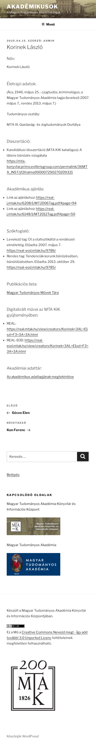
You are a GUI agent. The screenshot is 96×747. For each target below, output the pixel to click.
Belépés (13, 475)
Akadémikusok (32, 6)
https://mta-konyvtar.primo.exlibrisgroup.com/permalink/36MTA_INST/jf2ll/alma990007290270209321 (47, 166)
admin (48, 40)
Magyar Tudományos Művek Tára (33, 293)
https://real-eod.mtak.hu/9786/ (31, 251)
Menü (50, 24)
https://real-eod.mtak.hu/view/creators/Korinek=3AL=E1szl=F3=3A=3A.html (47, 345)
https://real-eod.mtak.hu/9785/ (31, 267)
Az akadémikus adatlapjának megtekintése (40, 377)
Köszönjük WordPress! (23, 736)
